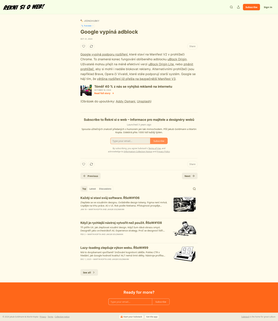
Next (187, 176)
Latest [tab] (92, 188)
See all (87, 272)
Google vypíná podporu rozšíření (104, 54)
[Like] (83, 46)
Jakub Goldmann (115, 209)
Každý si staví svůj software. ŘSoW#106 (110, 198)
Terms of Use (154, 148)
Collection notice (62, 316)
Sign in (268, 7)
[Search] (231, 7)
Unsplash (143, 101)
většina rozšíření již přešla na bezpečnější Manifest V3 (136, 79)
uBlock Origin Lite (161, 64)
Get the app (152, 316)
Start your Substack (132, 316)
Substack (245, 316)
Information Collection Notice (138, 151)
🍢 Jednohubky (89, 20)
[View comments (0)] (111, 214)
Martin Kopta (95, 209)
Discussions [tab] (105, 188)
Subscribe (251, 7)
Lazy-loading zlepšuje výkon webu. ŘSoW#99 (114, 248)
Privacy (43, 316)
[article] (139, 206)
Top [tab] (84, 188)
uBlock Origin (177, 59)
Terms (50, 316)
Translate (87, 25)
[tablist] (96, 189)
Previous (93, 176)
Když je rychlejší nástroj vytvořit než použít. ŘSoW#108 (121, 223)
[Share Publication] (238, 7)
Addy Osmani (125, 101)
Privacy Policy (163, 151)
